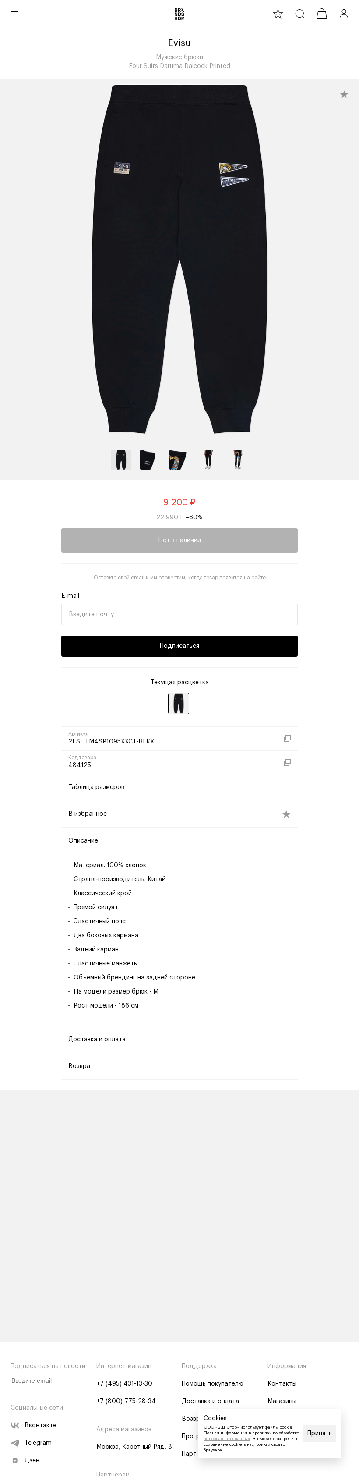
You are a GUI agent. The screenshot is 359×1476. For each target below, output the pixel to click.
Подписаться (179, 646)
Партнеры (196, 1454)
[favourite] (278, 14)
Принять (319, 1433)
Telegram (38, 1443)
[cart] (322, 14)
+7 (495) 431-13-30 (124, 1384)
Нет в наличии (179, 540)
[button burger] (14, 14)
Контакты (281, 1384)
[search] (300, 14)
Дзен (32, 1461)
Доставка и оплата (210, 1401)
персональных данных (227, 1439)
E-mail (70, 596)
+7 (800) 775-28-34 (126, 1401)
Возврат (194, 1419)
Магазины (281, 1401)
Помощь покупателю (212, 1384)
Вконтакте (40, 1425)
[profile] (344, 14)
